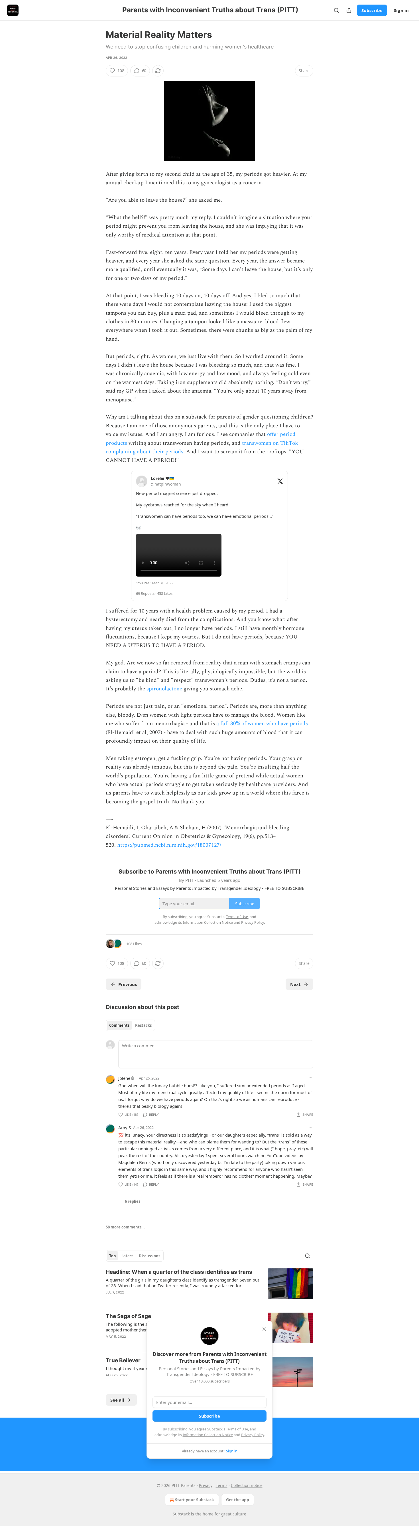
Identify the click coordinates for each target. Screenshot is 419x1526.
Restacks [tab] (143, 1025)
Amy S (124, 1127)
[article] (209, 1285)
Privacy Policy (252, 1434)
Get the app (237, 1499)
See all (117, 1400)
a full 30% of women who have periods (262, 723)
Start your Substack (194, 1499)
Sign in (401, 10)
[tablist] (130, 1025)
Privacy (205, 1485)
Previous (127, 984)
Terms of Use (237, 1429)
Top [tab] (112, 1255)
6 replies (132, 1201)
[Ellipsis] (310, 1077)
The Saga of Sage (128, 1316)
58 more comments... (125, 1227)
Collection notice (247, 1485)
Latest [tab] (127, 1255)
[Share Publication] (349, 10)
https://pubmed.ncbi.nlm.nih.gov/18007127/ (169, 845)
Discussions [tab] (149, 1255)
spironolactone (164, 689)
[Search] (336, 10)
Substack (181, 1514)
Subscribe (372, 10)
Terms (221, 1485)
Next (295, 984)
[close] (264, 1329)
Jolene (124, 1078)
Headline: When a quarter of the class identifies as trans (179, 1272)
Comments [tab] (119, 1025)
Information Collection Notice (208, 1434)
